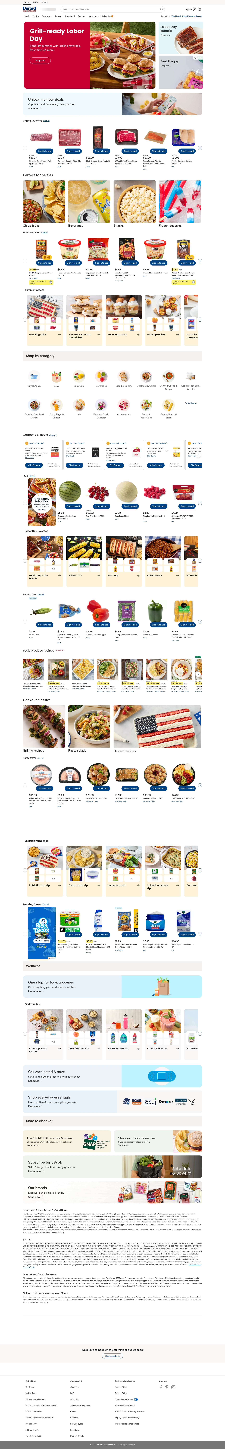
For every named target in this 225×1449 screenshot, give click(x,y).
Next (198, 674)
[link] (34, 108)
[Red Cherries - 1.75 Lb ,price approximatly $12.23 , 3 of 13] (98, 502)
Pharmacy (44, 2)
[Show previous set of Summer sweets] (25, 319)
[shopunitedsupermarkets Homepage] (29, 9)
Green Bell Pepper (150, 635)
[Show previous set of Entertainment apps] (25, 870)
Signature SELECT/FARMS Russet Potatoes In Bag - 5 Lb (69, 637)
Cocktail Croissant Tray (152, 798)
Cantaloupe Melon (122, 516)
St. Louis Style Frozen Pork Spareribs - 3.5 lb (40, 162)
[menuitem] (27, 16)
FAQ (72, 1393)
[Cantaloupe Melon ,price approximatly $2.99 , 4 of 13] (127, 502)
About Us (74, 1399)
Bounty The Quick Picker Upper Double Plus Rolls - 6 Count (69, 947)
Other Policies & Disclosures (127, 1424)
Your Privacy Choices (124, 1399)
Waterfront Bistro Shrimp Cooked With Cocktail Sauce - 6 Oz (69, 800)
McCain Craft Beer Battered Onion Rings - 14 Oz (126, 945)
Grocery (27, 2)
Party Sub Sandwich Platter (126, 798)
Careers (73, 1411)
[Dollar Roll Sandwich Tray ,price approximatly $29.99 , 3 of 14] (98, 785)
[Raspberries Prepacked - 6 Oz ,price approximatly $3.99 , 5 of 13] (155, 502)
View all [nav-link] (60, 650)
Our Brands (30, 1387)
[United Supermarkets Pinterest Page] (167, 1387)
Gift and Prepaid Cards (35, 1399)
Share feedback (112, 1356)
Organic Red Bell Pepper (96, 635)
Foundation (75, 1430)
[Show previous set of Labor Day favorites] (25, 561)
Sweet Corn (34, 635)
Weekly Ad (176, 16)
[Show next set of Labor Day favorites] (200, 561)
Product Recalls (77, 1436)
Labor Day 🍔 (107, 16)
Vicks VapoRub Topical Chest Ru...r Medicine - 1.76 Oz (155, 945)
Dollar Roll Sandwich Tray (96, 798)
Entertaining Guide (34, 1436)
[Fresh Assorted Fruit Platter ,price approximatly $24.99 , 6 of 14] (183, 785)
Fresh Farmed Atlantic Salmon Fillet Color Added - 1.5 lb (154, 163)
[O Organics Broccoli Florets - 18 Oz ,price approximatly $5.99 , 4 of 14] (127, 621)
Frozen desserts (170, 226)
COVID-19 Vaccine (34, 1411)
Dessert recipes (125, 751)
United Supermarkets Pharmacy (39, 1417)
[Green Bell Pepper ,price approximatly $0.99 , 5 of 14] (155, 621)
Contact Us (75, 1387)
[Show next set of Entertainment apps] (200, 870)
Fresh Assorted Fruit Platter (182, 798)
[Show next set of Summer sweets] (200, 319)
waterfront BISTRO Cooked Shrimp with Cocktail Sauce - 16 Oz (41, 800)
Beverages (75, 226)
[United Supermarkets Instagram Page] (173, 1387)
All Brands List (32, 1430)
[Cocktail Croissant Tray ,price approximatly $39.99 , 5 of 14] (155, 785)
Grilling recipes (33, 751)
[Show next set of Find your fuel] (200, 1034)
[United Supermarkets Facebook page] (161, 1387)
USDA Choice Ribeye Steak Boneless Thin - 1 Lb (126, 162)
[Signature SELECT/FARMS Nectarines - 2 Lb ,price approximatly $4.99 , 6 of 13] (183, 502)
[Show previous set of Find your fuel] (25, 1034)
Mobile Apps (31, 1393)
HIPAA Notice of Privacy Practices (130, 1411)
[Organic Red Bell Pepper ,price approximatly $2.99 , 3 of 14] (98, 621)
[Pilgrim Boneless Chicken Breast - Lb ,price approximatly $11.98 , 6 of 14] (183, 148)
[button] (47, 9)
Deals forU (165, 16)
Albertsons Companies (80, 1405)
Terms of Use (121, 1387)
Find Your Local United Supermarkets (42, 1405)
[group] (89, 55)
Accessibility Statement (125, 1405)
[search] (161, 9)
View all (46, 120)
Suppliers (74, 1417)
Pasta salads (77, 751)
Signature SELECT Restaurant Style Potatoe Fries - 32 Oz (125, 275)
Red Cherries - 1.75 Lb (95, 516)
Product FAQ (31, 1424)
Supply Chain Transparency (127, 1417)
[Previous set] (25, 148)
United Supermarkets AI (192, 16)
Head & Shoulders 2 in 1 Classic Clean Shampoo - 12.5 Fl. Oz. (98, 947)
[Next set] (200, 148)
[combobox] (113, 9)
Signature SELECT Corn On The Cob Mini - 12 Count (182, 636)
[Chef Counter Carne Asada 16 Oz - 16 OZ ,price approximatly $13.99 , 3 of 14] (98, 148)
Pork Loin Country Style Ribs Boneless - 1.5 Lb (69, 162)
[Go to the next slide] (198, 455)
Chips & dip (31, 226)
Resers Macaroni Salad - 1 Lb (155, 273)
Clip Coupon (34, 465)
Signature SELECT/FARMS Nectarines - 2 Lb (182, 517)
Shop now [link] (40, 60)
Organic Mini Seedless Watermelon (67, 517)
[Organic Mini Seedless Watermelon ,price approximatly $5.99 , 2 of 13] (70, 502)
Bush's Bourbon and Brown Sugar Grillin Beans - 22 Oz (182, 274)
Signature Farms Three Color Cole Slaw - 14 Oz (97, 274)
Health (35, 2)
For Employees (76, 1424)
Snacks (119, 226)
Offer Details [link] (29, 458)
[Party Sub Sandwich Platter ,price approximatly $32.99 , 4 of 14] (127, 785)
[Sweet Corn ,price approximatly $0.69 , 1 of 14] (41, 621)
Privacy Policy (121, 1393)
